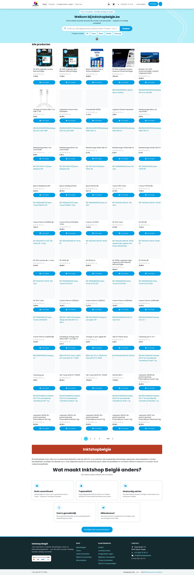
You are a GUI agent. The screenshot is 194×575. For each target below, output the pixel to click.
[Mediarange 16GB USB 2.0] (97, 136)
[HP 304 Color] (44, 289)
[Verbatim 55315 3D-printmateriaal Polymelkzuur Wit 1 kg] (44, 404)
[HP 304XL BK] (150, 249)
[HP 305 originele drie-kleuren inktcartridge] (71, 58)
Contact (153, 4)
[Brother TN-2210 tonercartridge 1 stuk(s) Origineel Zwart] (150, 58)
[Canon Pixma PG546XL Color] (71, 211)
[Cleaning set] (44, 364)
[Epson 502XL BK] (97, 175)
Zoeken (126, 28)
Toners (78, 551)
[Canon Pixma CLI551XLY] (97, 289)
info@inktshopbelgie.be (142, 555)
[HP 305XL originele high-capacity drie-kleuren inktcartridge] (123, 249)
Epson (101, 33)
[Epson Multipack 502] (71, 175)
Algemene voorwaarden (106, 557)
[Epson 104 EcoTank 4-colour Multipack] (97, 58)
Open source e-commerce (154, 572)
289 (108, 439)
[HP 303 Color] (123, 211)
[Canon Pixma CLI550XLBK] (44, 325)
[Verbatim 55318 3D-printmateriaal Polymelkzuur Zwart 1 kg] (150, 364)
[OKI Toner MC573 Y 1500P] (71, 364)
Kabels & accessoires (84, 557)
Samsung (118, 33)
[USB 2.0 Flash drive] (123, 325)
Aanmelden (141, 4)
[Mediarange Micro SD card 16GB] (44, 136)
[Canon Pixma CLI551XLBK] (150, 289)
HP (87, 33)
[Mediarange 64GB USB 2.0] (150, 136)
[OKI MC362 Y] (123, 364)
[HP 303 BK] (150, 211)
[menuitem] (44, 4)
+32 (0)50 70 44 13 (141, 553)
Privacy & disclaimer (105, 560)
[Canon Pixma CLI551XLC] (71, 289)
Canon (93, 33)
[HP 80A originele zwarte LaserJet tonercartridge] (123, 58)
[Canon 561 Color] (123, 175)
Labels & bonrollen (82, 554)
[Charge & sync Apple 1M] (97, 325)
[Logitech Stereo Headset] (123, 98)
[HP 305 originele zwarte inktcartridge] (44, 58)
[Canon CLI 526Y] (97, 211)
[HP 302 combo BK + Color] (44, 249)
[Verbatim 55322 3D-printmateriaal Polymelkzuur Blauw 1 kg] (71, 404)
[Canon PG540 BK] (150, 175)
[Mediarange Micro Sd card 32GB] (71, 136)
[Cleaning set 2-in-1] (150, 325)
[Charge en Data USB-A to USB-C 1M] (44, 98)
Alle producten (81, 560)
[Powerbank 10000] (97, 98)
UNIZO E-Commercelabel (107, 564)
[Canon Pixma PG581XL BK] (44, 211)
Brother (108, 33)
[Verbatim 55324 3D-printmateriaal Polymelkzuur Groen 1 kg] (123, 404)
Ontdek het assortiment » (97, 529)
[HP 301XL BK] (71, 249)
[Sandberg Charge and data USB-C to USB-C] (71, 325)
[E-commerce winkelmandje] (108, 4)
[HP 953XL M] (97, 249)
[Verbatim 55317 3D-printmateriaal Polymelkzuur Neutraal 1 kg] (150, 404)
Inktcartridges (81, 547)
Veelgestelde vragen (105, 554)
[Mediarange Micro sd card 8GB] (150, 98)
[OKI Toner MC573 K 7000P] (97, 364)
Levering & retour (104, 551)
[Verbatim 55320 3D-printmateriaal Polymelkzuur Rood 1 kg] (97, 404)
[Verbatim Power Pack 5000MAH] (71, 98)
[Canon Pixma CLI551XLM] (123, 289)
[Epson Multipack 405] (44, 175)
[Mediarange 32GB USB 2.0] (123, 136)
